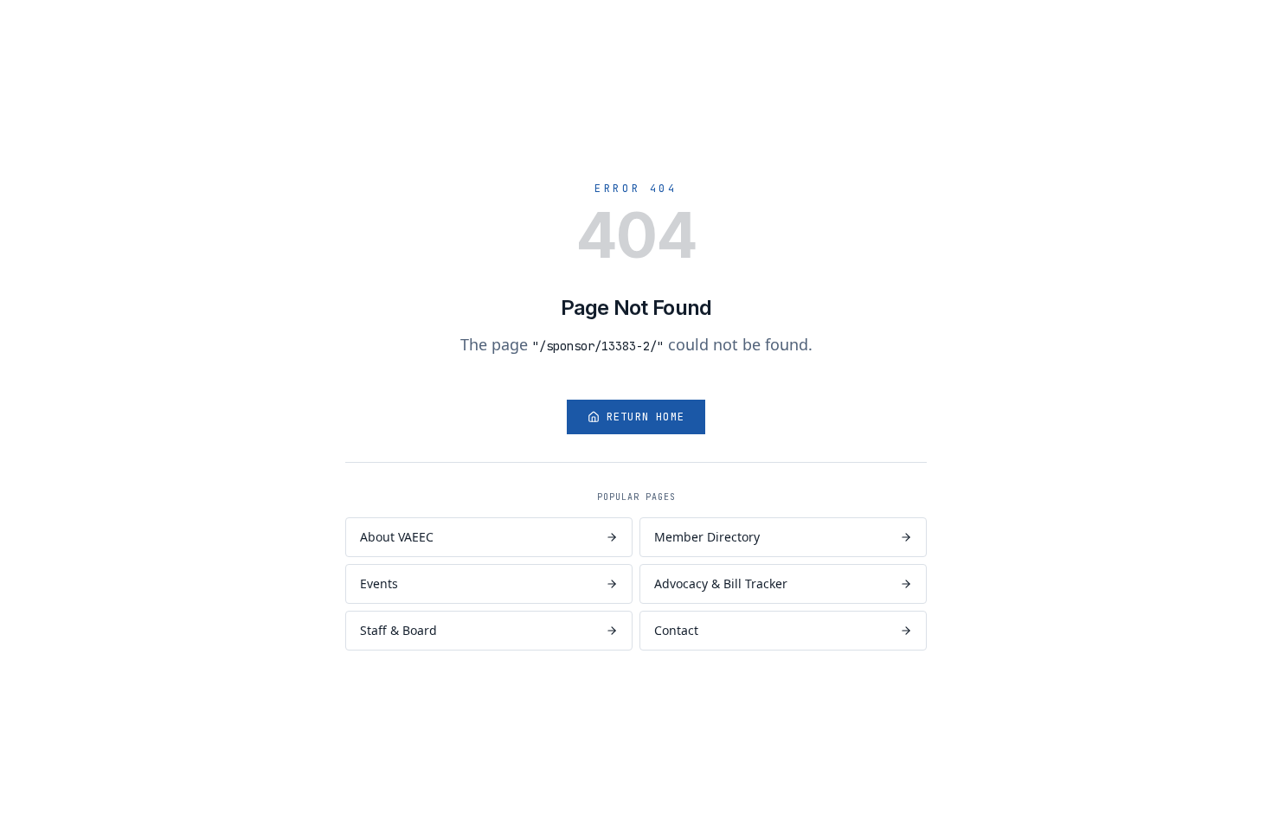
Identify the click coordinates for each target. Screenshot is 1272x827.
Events (379, 583)
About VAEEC (397, 537)
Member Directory (707, 537)
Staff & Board (398, 630)
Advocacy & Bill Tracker (720, 583)
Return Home (645, 417)
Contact (676, 630)
